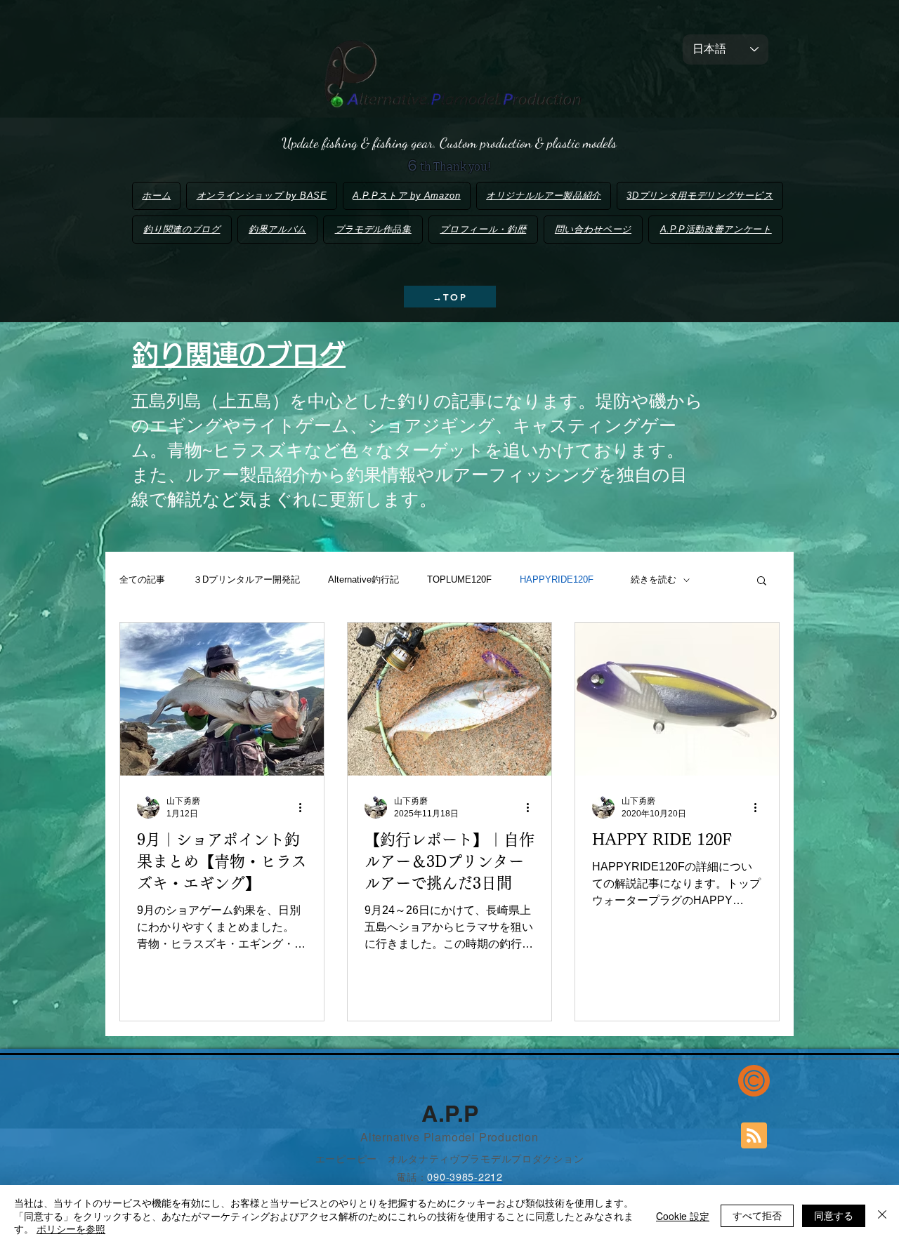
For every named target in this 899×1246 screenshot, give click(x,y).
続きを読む (653, 579)
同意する (833, 1215)
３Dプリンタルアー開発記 (246, 579)
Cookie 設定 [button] (682, 1216)
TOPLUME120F (459, 579)
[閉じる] (882, 1215)
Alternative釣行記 (363, 579)
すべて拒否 (757, 1215)
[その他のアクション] (304, 807)
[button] (761, 581)
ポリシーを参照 (71, 1228)
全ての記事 (142, 579)
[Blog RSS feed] (754, 1136)
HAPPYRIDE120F (561, 579)
